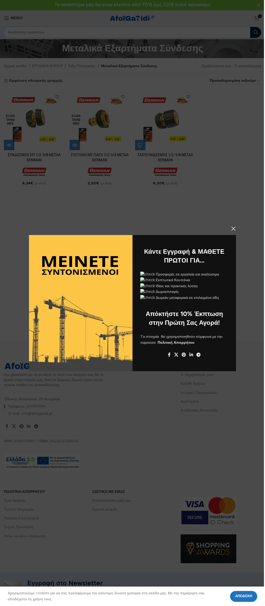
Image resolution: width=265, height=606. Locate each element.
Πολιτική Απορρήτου (176, 342)
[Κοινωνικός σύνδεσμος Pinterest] (184, 355)
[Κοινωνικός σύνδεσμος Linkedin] (191, 355)
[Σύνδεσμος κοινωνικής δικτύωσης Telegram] (198, 355)
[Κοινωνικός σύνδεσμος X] (176, 355)
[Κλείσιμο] (233, 228)
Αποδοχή (243, 596)
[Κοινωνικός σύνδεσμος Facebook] (169, 355)
